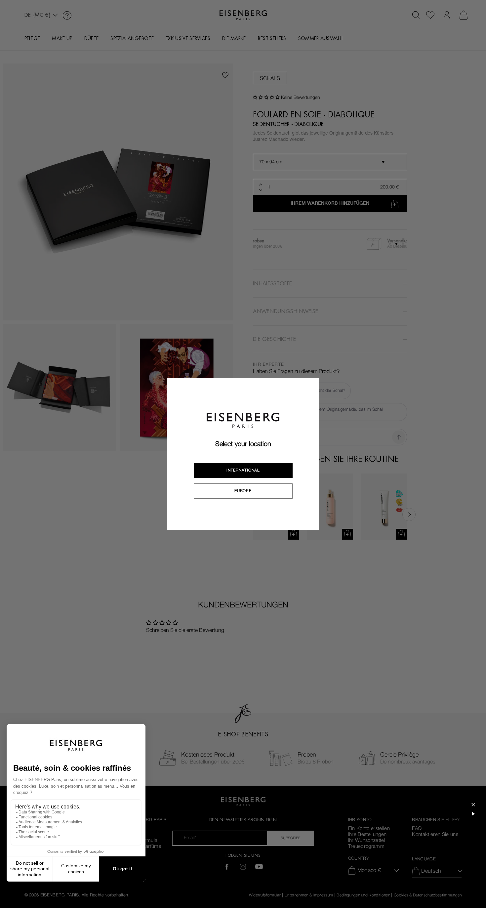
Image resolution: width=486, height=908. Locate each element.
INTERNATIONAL (242, 470)
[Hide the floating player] (473, 804)
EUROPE (242, 491)
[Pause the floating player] (473, 814)
